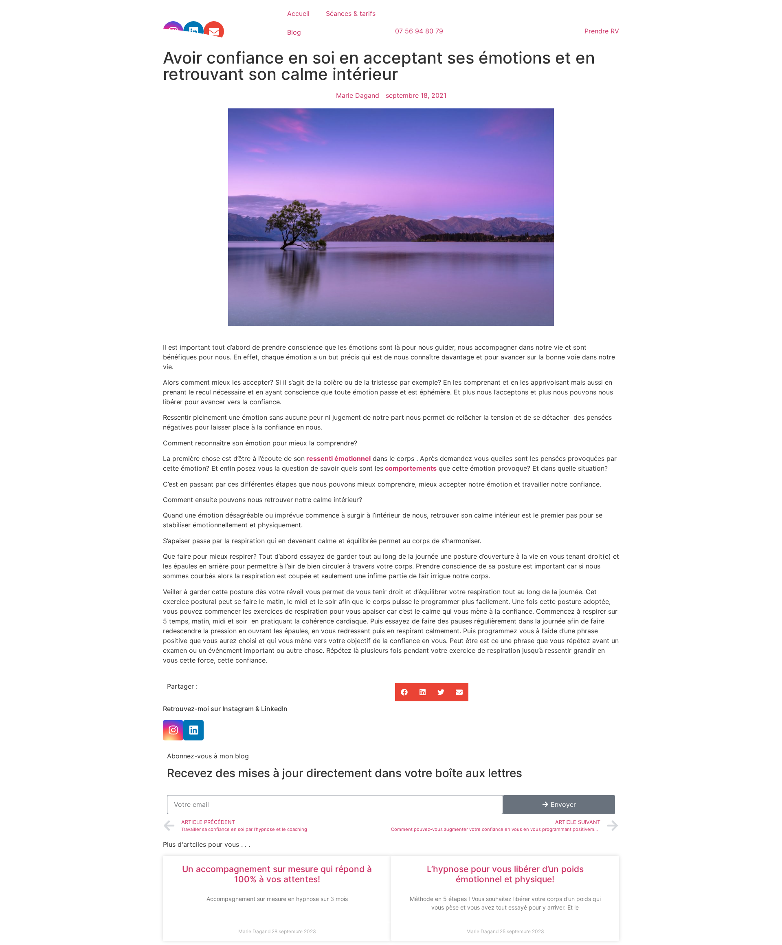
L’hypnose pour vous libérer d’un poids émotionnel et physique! (505, 874)
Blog (294, 32)
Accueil (298, 13)
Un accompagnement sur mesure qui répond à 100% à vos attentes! (277, 874)
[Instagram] (173, 730)
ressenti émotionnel (338, 458)
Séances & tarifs (351, 13)
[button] (404, 692)
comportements (411, 468)
